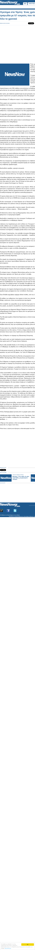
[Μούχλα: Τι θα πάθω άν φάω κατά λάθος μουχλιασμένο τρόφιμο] (6, 481)
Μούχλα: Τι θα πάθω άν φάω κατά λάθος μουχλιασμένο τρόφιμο (21, 478)
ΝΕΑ (25, 3)
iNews (18, 515)
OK (27, 944)
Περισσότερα (8, 948)
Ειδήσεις (3, 515)
